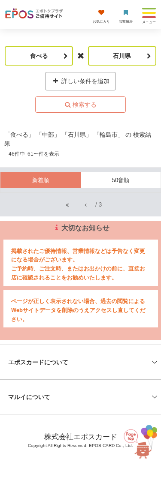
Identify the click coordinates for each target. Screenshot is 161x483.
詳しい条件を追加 (84, 81)
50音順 (120, 180)
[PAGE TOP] (140, 442)
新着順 (40, 180)
